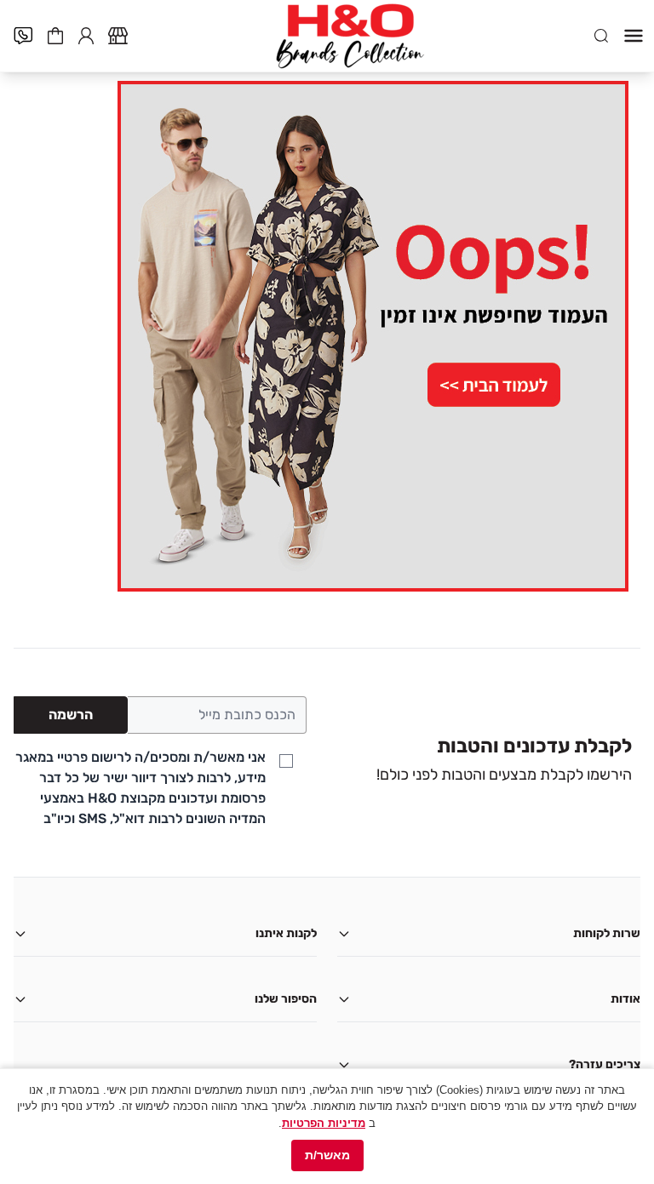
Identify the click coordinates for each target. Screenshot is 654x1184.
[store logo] (350, 35)
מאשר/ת (327, 1155)
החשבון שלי (86, 34)
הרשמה (71, 714)
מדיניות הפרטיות (323, 1123)
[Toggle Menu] (633, 35)
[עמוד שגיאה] (327, 336)
